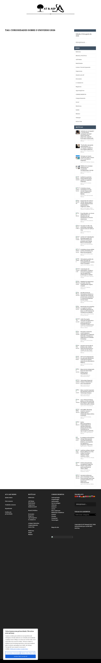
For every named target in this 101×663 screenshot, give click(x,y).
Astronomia (9, 81)
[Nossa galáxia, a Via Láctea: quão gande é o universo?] (38, 53)
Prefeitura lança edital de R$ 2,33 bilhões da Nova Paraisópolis (87, 251)
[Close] (36, 630)
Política (92, 265)
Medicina (73, 15)
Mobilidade (79, 63)
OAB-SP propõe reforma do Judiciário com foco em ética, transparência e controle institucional (87, 322)
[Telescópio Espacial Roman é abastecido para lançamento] (78, 381)
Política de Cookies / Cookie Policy (19, 649)
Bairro (88, 276)
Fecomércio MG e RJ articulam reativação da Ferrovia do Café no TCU (87, 228)
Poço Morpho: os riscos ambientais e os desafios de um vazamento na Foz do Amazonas (87, 216)
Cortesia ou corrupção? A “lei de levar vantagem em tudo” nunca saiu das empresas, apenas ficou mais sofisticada (87, 134)
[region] (20, 644)
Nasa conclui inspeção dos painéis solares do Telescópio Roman (87, 391)
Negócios (78, 86)
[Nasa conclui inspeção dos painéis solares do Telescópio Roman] (78, 391)
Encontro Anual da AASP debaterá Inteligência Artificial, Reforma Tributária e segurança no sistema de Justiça (87, 335)
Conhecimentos (63, 15)
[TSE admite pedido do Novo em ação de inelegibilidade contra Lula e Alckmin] (78, 260)
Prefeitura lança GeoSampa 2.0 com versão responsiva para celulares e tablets (86, 191)
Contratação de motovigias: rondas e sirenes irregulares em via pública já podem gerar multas (86, 271)
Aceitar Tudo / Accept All (20, 656)
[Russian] (92, 496)
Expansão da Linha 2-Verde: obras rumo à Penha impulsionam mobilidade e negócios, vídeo (86, 203)
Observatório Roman (84, 376)
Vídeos (17, 118)
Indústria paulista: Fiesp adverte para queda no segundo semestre (86, 179)
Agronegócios (80, 90)
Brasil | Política (28, 15)
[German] (82, 496)
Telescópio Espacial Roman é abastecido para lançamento (86, 382)
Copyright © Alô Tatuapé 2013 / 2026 (85, 524)
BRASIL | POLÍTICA (81, 55)
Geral (77, 102)
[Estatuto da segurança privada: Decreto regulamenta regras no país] (78, 283)
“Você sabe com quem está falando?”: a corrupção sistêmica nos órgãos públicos (86, 147)
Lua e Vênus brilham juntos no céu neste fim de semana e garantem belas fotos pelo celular (87, 402)
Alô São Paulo (90, 195)
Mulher (78, 113)
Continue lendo (14, 102)
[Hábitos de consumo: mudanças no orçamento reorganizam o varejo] (78, 167)
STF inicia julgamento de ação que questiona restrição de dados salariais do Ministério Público (87, 359)
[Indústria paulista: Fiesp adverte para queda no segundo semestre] (78, 178)
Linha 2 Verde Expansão (83, 67)
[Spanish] (94, 496)
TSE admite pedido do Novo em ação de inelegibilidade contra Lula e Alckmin (87, 261)
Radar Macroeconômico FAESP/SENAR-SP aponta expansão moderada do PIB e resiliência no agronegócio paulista (86, 426)
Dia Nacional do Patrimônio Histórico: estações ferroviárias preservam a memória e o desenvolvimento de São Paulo (87, 296)
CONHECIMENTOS (81, 94)
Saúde (80, 15)
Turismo (92, 162)
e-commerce (79, 82)
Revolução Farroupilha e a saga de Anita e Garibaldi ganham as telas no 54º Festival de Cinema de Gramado (87, 309)
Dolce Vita (88, 15)
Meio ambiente (90, 220)
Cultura (88, 313)
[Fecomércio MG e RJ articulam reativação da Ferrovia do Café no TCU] (78, 227)
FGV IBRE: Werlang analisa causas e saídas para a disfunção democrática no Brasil (87, 412)
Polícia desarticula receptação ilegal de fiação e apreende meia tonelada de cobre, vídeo (86, 465)
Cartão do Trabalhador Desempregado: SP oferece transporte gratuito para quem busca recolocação (87, 239)
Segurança (79, 71)
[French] (80, 496)
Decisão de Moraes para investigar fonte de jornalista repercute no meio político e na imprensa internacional (87, 479)
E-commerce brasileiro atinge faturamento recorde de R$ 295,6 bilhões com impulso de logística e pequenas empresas (87, 441)
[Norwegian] (88, 496)
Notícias (9, 15)
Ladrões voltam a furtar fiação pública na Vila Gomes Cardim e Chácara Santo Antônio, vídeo (87, 453)
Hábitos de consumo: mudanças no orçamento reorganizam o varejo (86, 168)
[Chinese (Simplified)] (76, 496)
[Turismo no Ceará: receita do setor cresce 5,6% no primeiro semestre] (78, 157)
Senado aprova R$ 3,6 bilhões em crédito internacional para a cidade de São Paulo (86, 348)
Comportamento (50, 15)
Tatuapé (8, 21)
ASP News (17, 15)
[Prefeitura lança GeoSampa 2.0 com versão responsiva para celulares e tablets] (78, 189)
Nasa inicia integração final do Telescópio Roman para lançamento (87, 371)
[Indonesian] (84, 496)
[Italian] (86, 496)
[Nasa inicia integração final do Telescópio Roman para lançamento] (78, 370)
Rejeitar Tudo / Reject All (27, 653)
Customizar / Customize (12, 653)
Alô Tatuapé (16, 661)
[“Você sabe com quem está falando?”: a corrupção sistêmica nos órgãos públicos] (78, 146)
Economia (38, 15)
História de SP (80, 75)
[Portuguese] (90, 496)
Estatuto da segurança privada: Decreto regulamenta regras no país (87, 284)
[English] (78, 496)
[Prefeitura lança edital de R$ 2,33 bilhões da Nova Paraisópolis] (78, 251)
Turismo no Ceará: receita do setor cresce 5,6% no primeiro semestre (87, 158)
